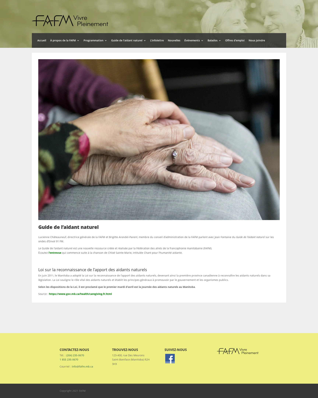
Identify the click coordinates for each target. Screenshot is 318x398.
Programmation (93, 40)
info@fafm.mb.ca (82, 366)
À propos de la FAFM (63, 40)
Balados (213, 40)
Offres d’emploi (235, 40)
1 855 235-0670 (69, 359)
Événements (192, 40)
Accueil (41, 40)
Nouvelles (174, 40)
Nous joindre (257, 40)
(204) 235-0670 (75, 355)
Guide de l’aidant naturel (126, 40)
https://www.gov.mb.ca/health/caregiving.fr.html (80, 294)
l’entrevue (55, 252)
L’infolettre (157, 40)
